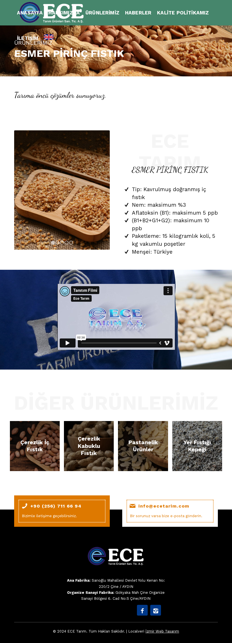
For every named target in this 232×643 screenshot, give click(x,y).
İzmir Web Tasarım (162, 631)
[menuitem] (30, 12)
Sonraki (97, 190)
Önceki (26, 190)
